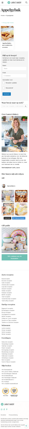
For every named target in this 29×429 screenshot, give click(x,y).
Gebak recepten (6, 291)
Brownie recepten (7, 281)
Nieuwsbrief (9, 88)
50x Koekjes (5, 381)
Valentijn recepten (7, 346)
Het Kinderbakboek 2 (8, 379)
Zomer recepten (6, 330)
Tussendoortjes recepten (9, 298)
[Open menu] (2, 3)
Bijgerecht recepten (7, 308)
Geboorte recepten (7, 342)
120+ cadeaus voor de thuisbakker (14, 257)
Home (3, 15)
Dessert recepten (7, 289)
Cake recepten (6, 283)
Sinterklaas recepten (8, 358)
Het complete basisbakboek (10, 383)
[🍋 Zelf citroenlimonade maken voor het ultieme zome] (21, 209)
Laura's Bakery (14, 3)
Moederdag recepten (8, 352)
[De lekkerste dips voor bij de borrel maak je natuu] (8, 209)
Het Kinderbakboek (7, 375)
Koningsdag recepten (8, 350)
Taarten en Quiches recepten (10, 322)
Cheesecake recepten (8, 285)
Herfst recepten (6, 332)
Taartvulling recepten (8, 300)
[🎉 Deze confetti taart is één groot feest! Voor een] (8, 196)
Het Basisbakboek (7, 369)
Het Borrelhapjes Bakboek (9, 373)
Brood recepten (6, 312)
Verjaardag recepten (7, 344)
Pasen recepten (6, 348)
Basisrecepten (6, 279)
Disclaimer (3, 414)
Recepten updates (11, 83)
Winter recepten (6, 334)
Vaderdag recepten (7, 354)
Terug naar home (8, 22)
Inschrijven (7, 94)
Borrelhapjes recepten (8, 310)
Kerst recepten (6, 360)
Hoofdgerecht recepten (8, 314)
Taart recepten (6, 296)
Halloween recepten (7, 356)
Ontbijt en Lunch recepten (9, 318)
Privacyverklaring (13, 414)
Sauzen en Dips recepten (9, 320)
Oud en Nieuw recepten (9, 362)
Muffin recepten (6, 295)
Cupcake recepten (7, 287)
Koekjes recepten (7, 293)
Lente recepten (6, 328)
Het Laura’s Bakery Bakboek (10, 371)
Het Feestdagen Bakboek (9, 377)
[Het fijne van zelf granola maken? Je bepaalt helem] (21, 196)
